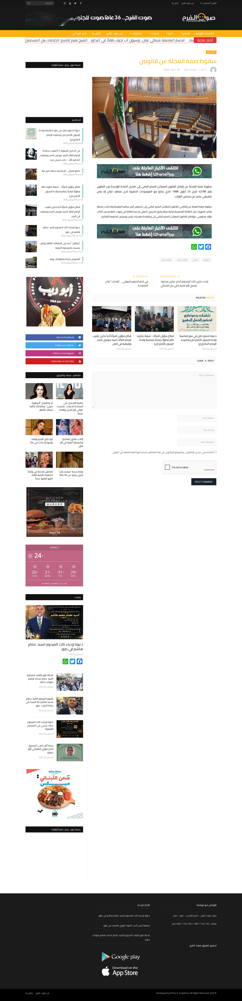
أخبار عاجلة (211, 52)
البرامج (186, 33)
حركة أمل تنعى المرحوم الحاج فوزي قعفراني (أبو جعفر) (40, 749)
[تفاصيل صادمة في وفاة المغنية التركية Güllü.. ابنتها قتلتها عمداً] (39, 460)
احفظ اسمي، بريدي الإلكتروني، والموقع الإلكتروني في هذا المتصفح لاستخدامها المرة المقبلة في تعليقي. (162, 452)
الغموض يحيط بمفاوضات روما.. (64, 259)
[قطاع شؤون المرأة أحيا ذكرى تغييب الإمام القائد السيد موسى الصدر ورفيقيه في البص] (111, 319)
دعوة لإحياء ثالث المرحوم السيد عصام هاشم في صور (55, 646)
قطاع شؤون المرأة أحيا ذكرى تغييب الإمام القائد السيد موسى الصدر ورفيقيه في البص (112, 339)
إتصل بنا (175, 3)
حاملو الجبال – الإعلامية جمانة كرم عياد (60, 171)
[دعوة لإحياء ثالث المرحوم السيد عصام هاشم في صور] (54, 622)
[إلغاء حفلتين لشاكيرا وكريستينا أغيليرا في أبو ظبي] (69, 427)
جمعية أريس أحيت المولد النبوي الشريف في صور (126, 925)
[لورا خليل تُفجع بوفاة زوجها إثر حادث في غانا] (39, 427)
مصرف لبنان (166, 260)
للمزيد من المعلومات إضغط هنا (54, 583)
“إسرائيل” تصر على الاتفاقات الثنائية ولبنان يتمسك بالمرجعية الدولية (60, 245)
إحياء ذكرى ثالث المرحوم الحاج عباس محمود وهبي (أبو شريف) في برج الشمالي (184, 283)
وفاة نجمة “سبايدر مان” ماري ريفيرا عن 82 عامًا (71, 473)
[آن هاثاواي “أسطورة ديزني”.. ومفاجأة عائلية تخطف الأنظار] (39, 391)
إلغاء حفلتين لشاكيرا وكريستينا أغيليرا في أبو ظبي (71, 442)
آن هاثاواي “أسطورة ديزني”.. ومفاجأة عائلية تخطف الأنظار (41, 406)
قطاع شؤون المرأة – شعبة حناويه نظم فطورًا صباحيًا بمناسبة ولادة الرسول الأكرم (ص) (155, 339)
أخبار (170, 33)
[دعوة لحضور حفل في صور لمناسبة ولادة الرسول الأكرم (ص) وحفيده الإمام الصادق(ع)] (196, 319)
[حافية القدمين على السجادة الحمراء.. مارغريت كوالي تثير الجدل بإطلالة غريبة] (69, 391)
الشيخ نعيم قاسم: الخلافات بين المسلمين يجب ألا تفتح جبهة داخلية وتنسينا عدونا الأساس (67, 40)
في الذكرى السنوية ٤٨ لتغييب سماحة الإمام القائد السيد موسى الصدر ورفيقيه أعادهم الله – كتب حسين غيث (60, 155)
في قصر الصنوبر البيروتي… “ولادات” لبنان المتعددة (126, 283)
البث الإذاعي (79, 33)
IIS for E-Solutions (179, 993)
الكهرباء (206, 260)
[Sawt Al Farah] (198, 18)
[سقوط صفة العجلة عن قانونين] (154, 157)
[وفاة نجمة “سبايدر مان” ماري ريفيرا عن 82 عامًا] (69, 460)
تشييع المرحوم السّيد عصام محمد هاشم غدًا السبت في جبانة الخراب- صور (39, 702)
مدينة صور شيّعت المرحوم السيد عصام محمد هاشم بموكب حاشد (40, 678)
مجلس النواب (182, 260)
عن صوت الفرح (188, 3)
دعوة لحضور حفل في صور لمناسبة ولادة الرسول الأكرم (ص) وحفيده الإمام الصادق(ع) (197, 339)
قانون (195, 260)
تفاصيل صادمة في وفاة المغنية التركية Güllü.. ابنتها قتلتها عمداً (40, 475)
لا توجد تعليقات (169, 69)
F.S (205, 69)
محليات (155, 33)
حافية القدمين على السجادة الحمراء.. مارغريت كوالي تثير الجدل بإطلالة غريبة (70, 408)
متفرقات (137, 33)
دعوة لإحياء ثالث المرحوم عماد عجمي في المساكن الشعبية (40, 725)
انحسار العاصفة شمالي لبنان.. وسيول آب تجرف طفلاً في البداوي (183, 40)
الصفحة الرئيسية (204, 33)
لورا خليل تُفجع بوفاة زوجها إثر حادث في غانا (41, 441)
